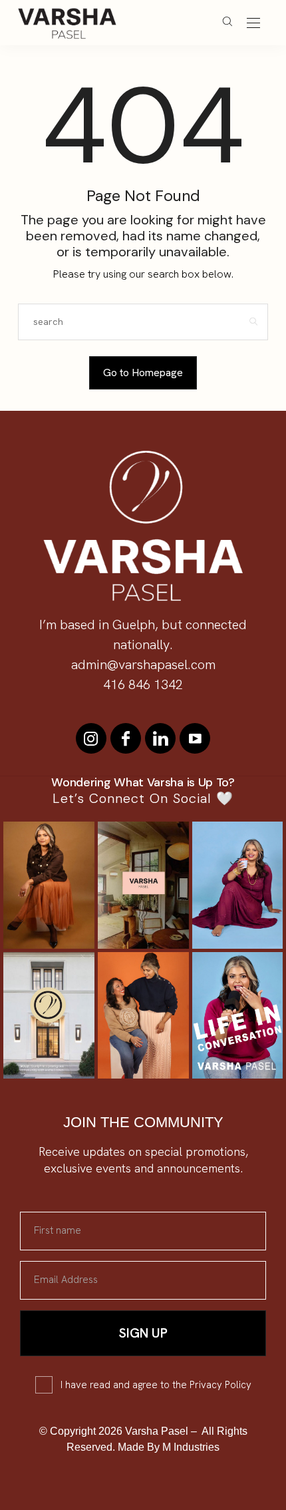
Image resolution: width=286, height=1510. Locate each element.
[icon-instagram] (91, 738)
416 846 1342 (143, 684)
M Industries (190, 1447)
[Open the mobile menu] (253, 24)
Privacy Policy (220, 1384)
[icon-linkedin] (160, 738)
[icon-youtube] (195, 738)
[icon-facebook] (125, 738)
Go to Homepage (143, 372)
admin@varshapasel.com (143, 664)
